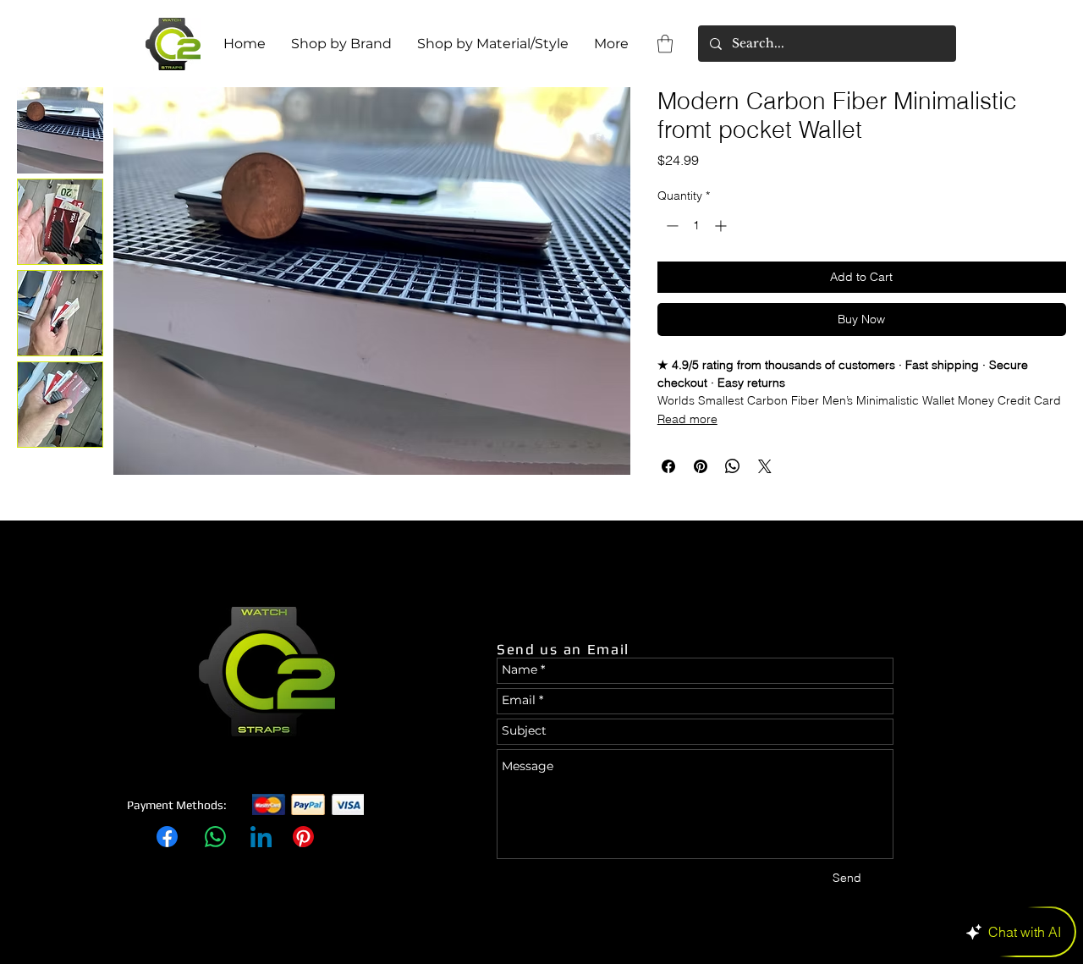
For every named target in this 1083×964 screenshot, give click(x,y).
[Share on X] (765, 466)
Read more (687, 419)
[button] (665, 43)
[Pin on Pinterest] (700, 466)
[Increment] (722, 225)
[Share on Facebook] (668, 466)
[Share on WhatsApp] (733, 466)
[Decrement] (670, 225)
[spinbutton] (696, 225)
